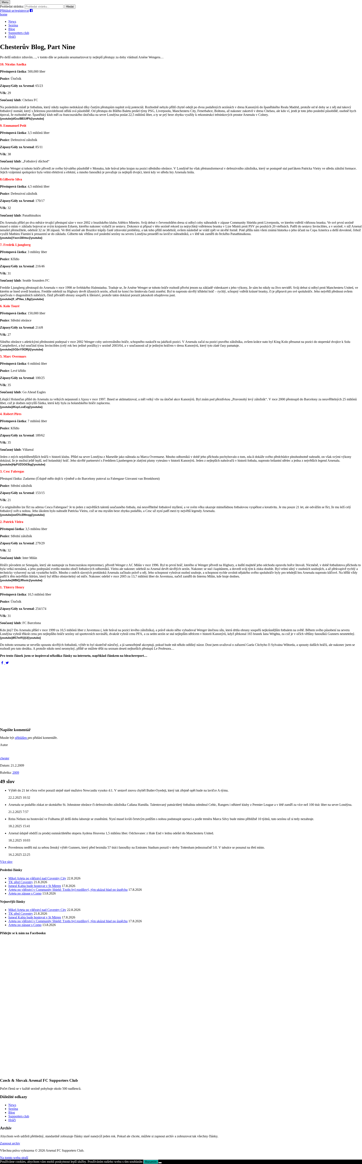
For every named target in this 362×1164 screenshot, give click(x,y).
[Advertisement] (125, 694)
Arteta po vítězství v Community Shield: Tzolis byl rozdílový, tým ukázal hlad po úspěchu (68, 889)
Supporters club (18, 33)
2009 (15, 772)
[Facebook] (2, 663)
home (3, 14)
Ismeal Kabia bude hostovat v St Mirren (34, 886)
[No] (160, 1162)
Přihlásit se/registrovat (14, 10)
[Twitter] (7, 663)
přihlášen (21, 737)
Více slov (6, 862)
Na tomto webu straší (14, 1157)
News (12, 21)
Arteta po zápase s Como (24, 893)
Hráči (12, 36)
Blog (11, 29)
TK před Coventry (20, 882)
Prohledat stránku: (12, 6)
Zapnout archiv (10, 1143)
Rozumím (151, 1161)
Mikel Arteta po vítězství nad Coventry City (37, 878)
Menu (5, 2)
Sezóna (13, 25)
